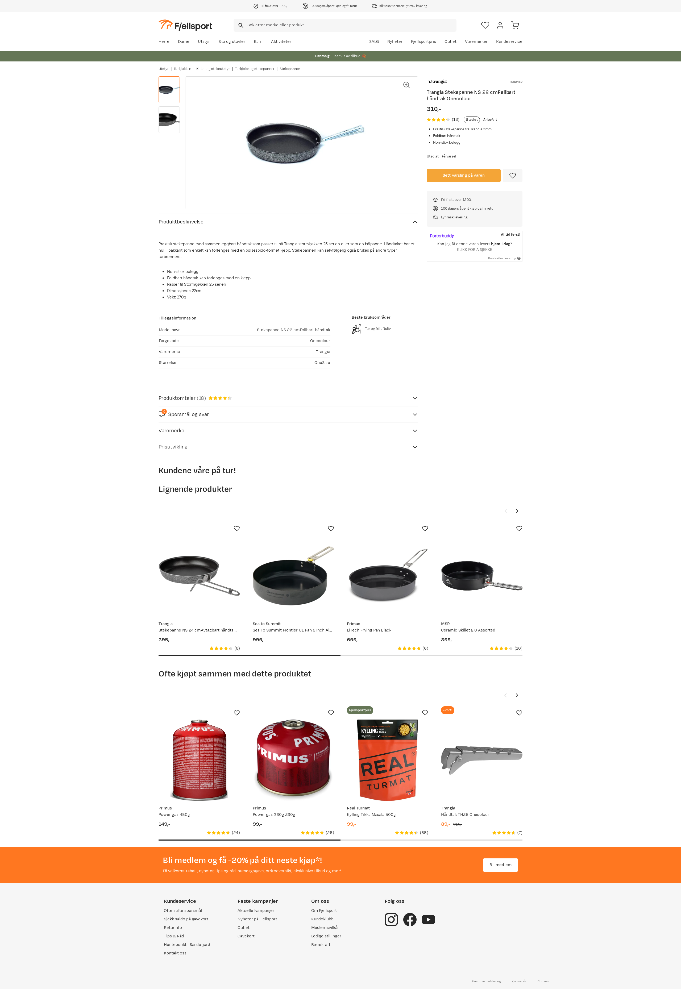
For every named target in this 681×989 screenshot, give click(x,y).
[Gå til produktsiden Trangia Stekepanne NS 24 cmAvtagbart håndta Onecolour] (199, 576)
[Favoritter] (485, 25)
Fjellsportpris (423, 41)
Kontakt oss (175, 953)
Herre (164, 41)
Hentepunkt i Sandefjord (187, 945)
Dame (183, 41)
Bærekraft (321, 945)
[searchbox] (351, 25)
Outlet (450, 41)
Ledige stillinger (326, 936)
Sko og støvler (232, 41)
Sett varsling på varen (464, 175)
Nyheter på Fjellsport (257, 919)
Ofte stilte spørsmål (183, 910)
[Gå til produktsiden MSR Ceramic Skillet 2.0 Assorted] (481, 576)
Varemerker (476, 41)
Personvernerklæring (486, 981)
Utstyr (204, 41)
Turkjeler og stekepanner (255, 69)
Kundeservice (509, 41)
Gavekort (246, 936)
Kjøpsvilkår (519, 981)
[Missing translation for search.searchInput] (240, 25)
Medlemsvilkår (325, 927)
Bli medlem (500, 865)
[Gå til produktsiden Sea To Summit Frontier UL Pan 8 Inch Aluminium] (293, 576)
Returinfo (173, 927)
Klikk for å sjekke (474, 249)
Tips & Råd (174, 936)
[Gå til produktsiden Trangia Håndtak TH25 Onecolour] (481, 760)
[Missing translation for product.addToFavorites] (512, 175)
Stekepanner (290, 69)
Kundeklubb (322, 919)
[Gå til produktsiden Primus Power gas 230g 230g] (293, 760)
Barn (258, 41)
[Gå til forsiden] (185, 25)
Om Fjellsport (324, 910)
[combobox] (345, 25)
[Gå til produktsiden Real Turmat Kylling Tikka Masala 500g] (387, 760)
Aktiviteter (281, 41)
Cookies (543, 981)
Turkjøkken (183, 69)
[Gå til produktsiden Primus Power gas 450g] (199, 760)
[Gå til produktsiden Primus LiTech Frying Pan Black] (387, 576)
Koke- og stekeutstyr (213, 69)
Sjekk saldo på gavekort (186, 919)
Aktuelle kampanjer (256, 910)
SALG (374, 41)
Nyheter (395, 41)
